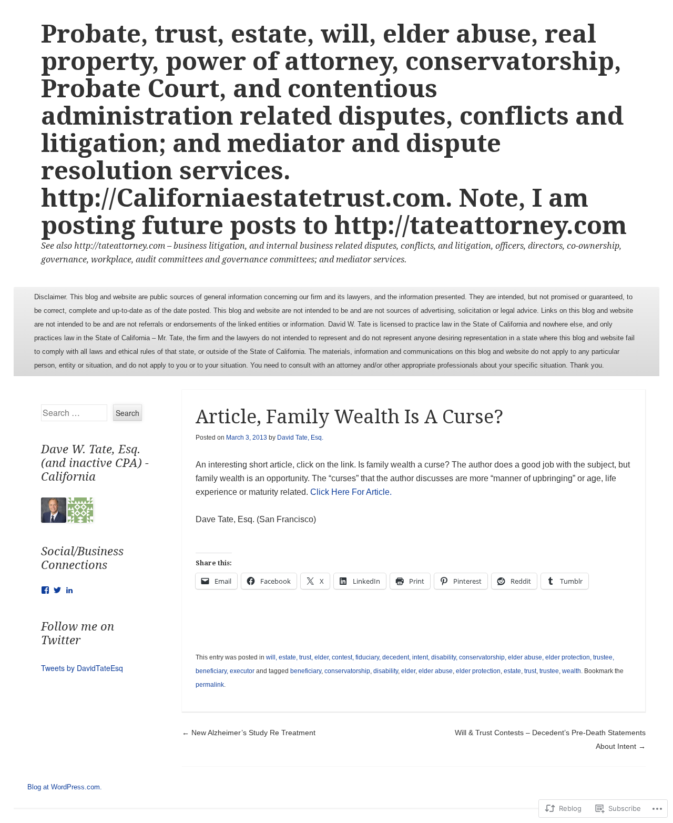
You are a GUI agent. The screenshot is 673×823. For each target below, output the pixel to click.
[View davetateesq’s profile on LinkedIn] (69, 590)
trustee (549, 671)
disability (385, 671)
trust (530, 671)
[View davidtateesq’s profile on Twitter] (57, 590)
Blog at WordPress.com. (64, 787)
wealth (571, 671)
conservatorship (347, 671)
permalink (210, 684)
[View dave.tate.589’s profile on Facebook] (45, 590)
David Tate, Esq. (300, 437)
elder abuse (436, 671)
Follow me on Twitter (77, 633)
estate (512, 671)
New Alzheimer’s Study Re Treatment (248, 732)
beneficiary (305, 671)
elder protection (478, 671)
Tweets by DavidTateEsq (82, 668)
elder (408, 671)
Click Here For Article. (351, 491)
